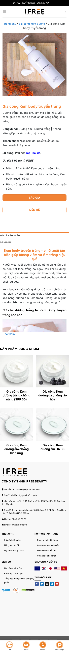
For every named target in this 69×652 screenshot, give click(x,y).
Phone (42, 649)
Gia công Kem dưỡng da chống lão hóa (52, 395)
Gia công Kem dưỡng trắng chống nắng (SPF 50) (16, 395)
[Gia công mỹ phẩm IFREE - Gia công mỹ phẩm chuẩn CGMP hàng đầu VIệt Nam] (34, 12)
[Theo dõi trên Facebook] (37, 584)
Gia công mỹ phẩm (13, 568)
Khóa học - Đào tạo (13, 573)
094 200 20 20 (19, 519)
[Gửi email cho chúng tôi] (47, 584)
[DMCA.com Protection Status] (27, 590)
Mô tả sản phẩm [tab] (10, 235)
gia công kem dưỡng (32, 23)
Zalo (9, 649)
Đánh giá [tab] (6, 242)
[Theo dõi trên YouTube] (57, 584)
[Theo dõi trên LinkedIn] (52, 584)
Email (26, 649)
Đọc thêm (9, 334)
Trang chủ (10, 23)
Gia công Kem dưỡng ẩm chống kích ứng (16, 449)
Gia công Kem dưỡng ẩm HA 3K (53, 447)
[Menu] (5, 12)
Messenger (59, 649)
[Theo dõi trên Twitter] (42, 584)
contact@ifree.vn (18, 524)
